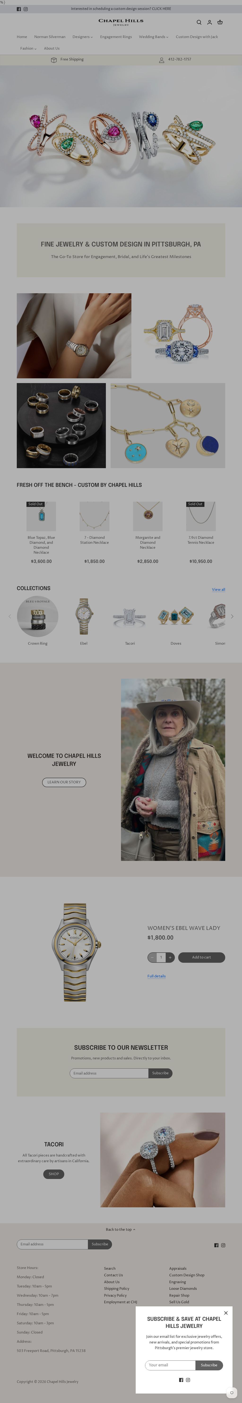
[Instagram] (188, 1379)
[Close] (226, 1313)
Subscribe (209, 1365)
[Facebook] (181, 1379)
